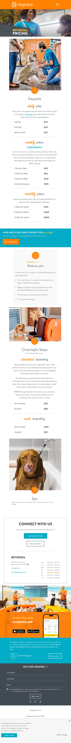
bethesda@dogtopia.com (18, 572)
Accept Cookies (9, 735)
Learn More (54, 656)
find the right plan (10, 241)
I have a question (35, 543)
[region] (35, 731)
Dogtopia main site (35, 710)
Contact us (30, 114)
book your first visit (35, 536)
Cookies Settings (62, 735)
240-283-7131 (15, 568)
